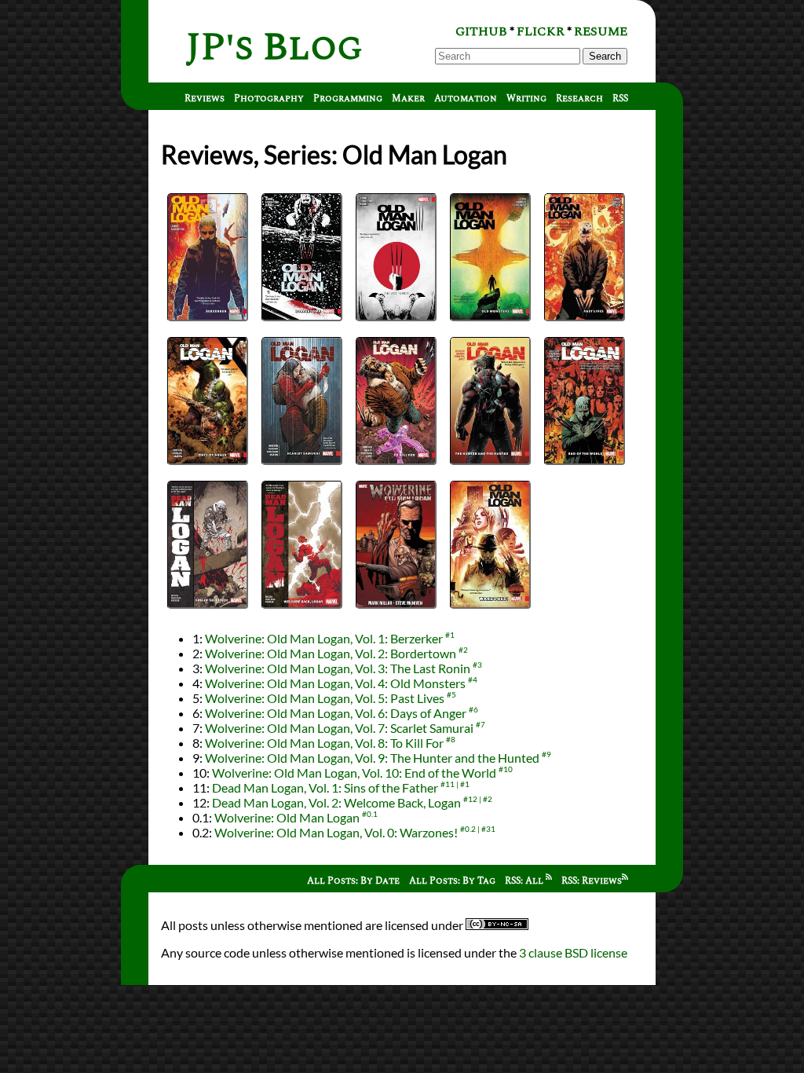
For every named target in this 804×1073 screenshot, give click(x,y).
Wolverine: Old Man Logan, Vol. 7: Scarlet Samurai (339, 727)
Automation (465, 98)
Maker (408, 98)
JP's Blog (274, 47)
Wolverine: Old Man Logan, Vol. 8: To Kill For (324, 742)
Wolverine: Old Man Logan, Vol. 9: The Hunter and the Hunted (372, 757)
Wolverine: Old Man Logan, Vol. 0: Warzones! (336, 832)
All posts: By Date (353, 880)
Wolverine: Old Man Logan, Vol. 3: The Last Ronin (337, 668)
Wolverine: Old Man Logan (287, 817)
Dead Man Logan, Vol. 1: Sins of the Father (325, 787)
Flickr (541, 31)
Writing (526, 98)
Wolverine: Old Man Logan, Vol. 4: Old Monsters (335, 683)
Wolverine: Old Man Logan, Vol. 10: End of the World (354, 772)
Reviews (205, 98)
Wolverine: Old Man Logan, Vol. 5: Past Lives (324, 697)
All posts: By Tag (452, 880)
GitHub (481, 31)
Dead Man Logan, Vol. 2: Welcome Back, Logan (336, 802)
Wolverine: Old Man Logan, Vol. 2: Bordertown (330, 653)
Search (605, 56)
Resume (600, 31)
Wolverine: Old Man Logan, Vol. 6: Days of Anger (335, 712)
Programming (347, 98)
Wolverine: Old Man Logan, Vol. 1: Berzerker (324, 638)
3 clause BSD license (573, 952)
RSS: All (525, 880)
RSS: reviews (591, 880)
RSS (620, 98)
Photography (269, 98)
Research (579, 98)
